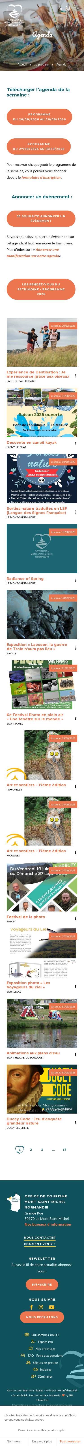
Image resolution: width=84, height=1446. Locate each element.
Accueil (22, 64)
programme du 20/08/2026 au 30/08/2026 (39, 117)
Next (72, 755)
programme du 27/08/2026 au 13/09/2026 (39, 146)
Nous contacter (40, 1237)
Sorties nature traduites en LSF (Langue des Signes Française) (37, 510)
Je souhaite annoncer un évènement (41, 219)
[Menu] (77, 8)
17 (64, 1149)
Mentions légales (33, 1390)
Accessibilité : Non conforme (29, 1395)
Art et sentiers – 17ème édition (36, 785)
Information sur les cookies (28, 1405)
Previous (11, 755)
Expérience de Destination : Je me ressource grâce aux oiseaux (38, 374)
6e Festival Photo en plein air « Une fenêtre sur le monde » (35, 717)
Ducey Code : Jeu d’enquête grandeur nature (34, 1121)
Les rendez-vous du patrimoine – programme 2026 (41, 289)
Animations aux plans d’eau (33, 1053)
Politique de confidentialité (61, 1390)
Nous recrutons (42, 1317)
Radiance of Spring (25, 579)
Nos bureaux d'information (48, 1224)
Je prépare (41, 64)
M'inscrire (42, 1284)
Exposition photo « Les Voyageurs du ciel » (28, 985)
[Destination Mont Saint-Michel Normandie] (14, 15)
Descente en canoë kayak (32, 442)
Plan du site (14, 1390)
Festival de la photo (26, 917)
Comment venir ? (40, 1244)
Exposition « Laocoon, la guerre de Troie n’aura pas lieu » (37, 647)
